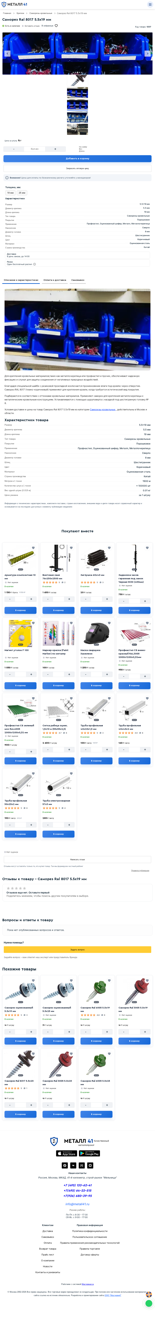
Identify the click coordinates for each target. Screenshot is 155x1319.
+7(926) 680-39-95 (77, 1195)
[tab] (73, 72)
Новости (47, 1266)
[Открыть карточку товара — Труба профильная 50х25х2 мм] (20, 784)
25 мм (22, 192)
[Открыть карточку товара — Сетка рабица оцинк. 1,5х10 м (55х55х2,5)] (58, 708)
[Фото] (77, 53)
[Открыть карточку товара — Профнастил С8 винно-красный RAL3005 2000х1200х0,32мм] (134, 633)
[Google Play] (89, 1153)
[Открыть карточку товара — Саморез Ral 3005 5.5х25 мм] (58, 1064)
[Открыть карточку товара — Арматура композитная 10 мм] (20, 558)
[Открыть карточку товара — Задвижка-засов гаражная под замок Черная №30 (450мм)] (134, 558)
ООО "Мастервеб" (113, 1295)
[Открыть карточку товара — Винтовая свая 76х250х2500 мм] (58, 558)
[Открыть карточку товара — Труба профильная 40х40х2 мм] (134, 708)
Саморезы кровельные (103, 409)
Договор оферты (90, 1254)
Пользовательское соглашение (90, 1237)
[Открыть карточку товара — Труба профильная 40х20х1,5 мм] (96, 708)
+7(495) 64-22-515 (77, 1190)
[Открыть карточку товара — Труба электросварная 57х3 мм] (58, 784)
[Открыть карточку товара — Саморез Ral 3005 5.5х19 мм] (134, 991)
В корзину (20, 610)
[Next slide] (148, 54)
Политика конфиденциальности (89, 1231)
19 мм (10, 192)
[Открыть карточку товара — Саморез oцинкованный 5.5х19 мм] (20, 991)
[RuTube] (82, 1165)
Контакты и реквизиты (47, 1272)
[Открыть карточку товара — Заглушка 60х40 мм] (96, 558)
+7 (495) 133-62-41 (77, 1185)
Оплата (48, 1242)
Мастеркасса (88, 1284)
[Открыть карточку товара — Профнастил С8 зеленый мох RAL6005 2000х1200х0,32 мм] (20, 708)
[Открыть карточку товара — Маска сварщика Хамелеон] (96, 633)
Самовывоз (77, 280)
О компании (47, 1260)
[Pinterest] (65, 1165)
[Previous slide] (7, 54)
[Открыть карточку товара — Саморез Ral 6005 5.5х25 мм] (96, 1064)
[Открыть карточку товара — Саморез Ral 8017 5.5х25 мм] (20, 1064)
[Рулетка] (149, 1294)
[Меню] (150, 4)
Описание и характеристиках (21, 280)
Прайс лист (47, 1254)
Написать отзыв (77, 859)
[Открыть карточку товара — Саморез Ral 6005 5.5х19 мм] (96, 991)
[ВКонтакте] (73, 1165)
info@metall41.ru (77, 1204)
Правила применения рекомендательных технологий (90, 1242)
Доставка (48, 1231)
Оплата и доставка (54, 280)
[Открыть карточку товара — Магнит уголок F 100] (20, 633)
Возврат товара (47, 1248)
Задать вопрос (77, 949)
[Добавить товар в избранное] (33, 548)
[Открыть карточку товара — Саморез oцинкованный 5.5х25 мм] (58, 991)
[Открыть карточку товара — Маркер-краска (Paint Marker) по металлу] (58, 633)
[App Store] (66, 1153)
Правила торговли (90, 1248)
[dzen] (90, 1165)
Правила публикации (140, 871)
